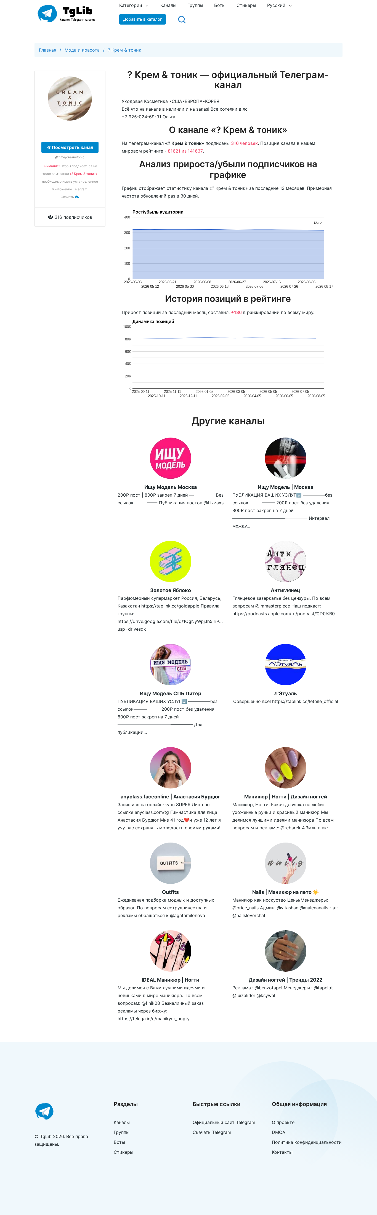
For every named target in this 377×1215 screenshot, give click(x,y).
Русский (276, 5)
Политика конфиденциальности (307, 1142)
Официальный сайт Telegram (224, 1122)
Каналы (168, 5)
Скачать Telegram (212, 1132)
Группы (195, 5)
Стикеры (246, 5)
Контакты (282, 1152)
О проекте (283, 1122)
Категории (130, 5)
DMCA (278, 1132)
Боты (219, 5)
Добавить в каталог (142, 19)
